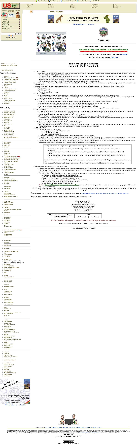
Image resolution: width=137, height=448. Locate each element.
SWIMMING (6, 348)
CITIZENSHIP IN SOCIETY (12, 156)
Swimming (6, 103)
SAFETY (6, 320)
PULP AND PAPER (8, 304)
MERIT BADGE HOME (7, 70)
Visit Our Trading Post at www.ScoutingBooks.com (88, 432)
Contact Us (88, 427)
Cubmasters (72, 5)
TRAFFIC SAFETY (8, 355)
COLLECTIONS (7, 166)
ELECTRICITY (7, 186)
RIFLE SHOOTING (8, 313)
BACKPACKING (7, 142)
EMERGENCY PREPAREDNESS (11, 190)
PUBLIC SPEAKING (8, 302)
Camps (114, 4)
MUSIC (5, 272)
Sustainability (7, 101)
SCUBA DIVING (7, 326)
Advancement (30, 4)
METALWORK (7, 264)
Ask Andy (50, 4)
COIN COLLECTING (8, 164)
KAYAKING (6, 248)
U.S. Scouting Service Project (53, 427)
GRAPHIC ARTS (8, 226)
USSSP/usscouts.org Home (8, 63)
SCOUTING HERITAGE (9, 324)
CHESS (6, 154)
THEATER (6, 353)
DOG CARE (6, 182)
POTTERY (6, 297)
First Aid (6, 93)
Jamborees (29, 6)
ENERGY (6, 191)
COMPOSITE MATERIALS (10, 169)
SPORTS (6, 342)
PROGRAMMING (8, 299)
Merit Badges (95, 6)
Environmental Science (9, 90)
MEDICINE (6, 261)
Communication (8, 84)
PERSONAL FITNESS (9, 286)
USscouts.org (73, 7)
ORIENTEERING (8, 281)
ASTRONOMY (7, 127)
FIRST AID (6, 207)
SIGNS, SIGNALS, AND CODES (11, 332)
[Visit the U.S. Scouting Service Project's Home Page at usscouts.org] (11, 9)
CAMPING (6, 150)
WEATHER (6, 367)
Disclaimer (72, 427)
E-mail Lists (94, 5)
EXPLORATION (7, 198)
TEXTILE (6, 352)
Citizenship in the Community (11, 79)
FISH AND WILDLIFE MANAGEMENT (12, 209)
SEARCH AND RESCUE (9, 329)
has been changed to (9, 364)
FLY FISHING (7, 212)
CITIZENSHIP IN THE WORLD (11, 161)
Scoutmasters (51, 7)
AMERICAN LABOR (8, 115)
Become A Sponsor (11, 405)
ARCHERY (6, 122)
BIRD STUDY (7, 145)
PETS (5, 289)
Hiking (5, 95)
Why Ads (22, 405)
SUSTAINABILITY (8, 347)
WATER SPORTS (8, 366)
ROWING (6, 316)
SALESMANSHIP (8, 321)
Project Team (80, 427)
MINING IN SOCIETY (9, 265)
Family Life (6, 92)
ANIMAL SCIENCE (8, 117)
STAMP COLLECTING (9, 344)
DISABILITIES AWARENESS (10, 180)
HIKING (6, 232)
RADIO (5, 307)
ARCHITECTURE (8, 124)
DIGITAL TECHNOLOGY (9, 178)
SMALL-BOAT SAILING (9, 336)
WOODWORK (7, 375)
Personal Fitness (8, 98)
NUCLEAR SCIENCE (9, 133)
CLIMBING (6, 162)
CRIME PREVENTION (9, 172)
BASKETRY (7, 143)
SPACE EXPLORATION (9, 340)
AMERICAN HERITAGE (9, 114)
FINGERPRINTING (8, 204)
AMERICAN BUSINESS (9, 111)
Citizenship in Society (11, 77)
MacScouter (72, 6)
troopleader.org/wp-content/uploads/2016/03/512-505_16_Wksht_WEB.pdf (104, 193)
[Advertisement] (15, 51)
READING (6, 310)
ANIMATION (7, 119)
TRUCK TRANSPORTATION (10, 356)
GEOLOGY (6, 223)
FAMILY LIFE (7, 201)
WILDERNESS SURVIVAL (10, 372)
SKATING (6, 334)
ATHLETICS (7, 128)
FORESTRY (7, 214)
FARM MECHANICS (8, 202)
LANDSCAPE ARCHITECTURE (11, 251)
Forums (115, 5)
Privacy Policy (97, 427)
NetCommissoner (117, 6)
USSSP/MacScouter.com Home (9, 65)
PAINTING (6, 284)
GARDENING (7, 218)
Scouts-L (29, 7)
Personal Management (9, 100)
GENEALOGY (7, 220)
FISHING (6, 210)
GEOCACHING (7, 222)
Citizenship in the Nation (10, 81)
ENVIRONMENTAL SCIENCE (10, 196)
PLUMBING (6, 296)
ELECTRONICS (7, 188)
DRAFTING (6, 183)
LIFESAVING (7, 256)
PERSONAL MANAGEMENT (10, 288)
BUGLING (6, 147)
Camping (6, 76)
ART (5, 125)
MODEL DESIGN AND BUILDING (11, 267)
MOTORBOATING (8, 269)
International (51, 6)
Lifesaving (6, 97)
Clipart (49, 5)
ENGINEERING (7, 193)
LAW (5, 253)
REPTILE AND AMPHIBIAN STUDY (12, 312)
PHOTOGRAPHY (8, 291)
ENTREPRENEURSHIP (9, 194)
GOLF (5, 225)
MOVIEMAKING (7, 270)
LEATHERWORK (8, 254)
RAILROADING (7, 308)
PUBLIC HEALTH (8, 300)
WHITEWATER (7, 371)
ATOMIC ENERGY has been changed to (9, 131)
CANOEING (6, 151)
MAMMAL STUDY (8, 259)
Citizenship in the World (10, 82)
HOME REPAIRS (8, 234)
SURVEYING (7, 345)
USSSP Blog (94, 7)
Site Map (65, 427)
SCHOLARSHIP (7, 323)
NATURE (6, 275)
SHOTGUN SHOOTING (9, 331)
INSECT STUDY (7, 240)
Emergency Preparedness (10, 89)
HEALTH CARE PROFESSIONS (13, 230)
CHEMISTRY (7, 153)
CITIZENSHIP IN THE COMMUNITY (12, 158)
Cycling (6, 87)
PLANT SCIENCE (8, 294)
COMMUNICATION (8, 167)
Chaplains (29, 5)
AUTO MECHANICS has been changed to (9, 135)
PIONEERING (7, 292)
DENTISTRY (7, 177)
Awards (71, 4)
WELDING (6, 369)
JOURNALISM (7, 245)
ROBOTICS (6, 315)
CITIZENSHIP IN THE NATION (11, 159)
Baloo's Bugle (95, 4)
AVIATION (6, 139)
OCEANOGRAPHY (8, 280)
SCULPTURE (7, 328)
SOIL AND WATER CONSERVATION (12, 339)
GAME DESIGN (7, 217)
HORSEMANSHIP (8, 235)
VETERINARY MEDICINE (10, 360)
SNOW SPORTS (8, 337)
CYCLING (6, 174)
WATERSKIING (7, 363)
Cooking (6, 85)
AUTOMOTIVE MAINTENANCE (11, 137)
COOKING (6, 171)
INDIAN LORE (7, 239)
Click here (123, 54)
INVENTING (7, 242)
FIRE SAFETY (7, 206)
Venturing (115, 7)
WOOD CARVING (8, 374)
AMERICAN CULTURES (9, 112)
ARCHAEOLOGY (8, 120)
